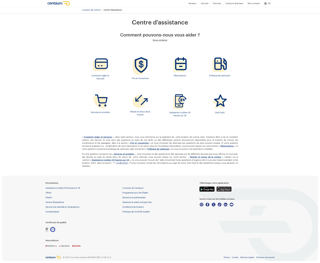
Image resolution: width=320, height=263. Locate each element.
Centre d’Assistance (55, 202)
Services (217, 3)
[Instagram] (202, 205)
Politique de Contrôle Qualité (136, 212)
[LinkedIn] (226, 205)
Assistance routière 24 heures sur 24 (110, 160)
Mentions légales (247, 257)
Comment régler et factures (98, 137)
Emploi (49, 198)
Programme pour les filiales (135, 193)
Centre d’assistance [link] (113, 10)
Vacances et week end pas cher (137, 202)
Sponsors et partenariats (134, 198)
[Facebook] (208, 205)
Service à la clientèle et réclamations (62, 207)
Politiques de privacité (265, 257)
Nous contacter (160, 40)
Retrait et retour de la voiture (205, 157)
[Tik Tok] (220, 205)
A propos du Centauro (133, 188)
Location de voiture (91, 10)
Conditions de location (133, 207)
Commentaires (52, 212)
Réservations (227, 146)
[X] (214, 205)
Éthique (227, 257)
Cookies (235, 257)
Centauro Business (234, 3)
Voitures (204, 3)
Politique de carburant (158, 149)
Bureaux (192, 3)
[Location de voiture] (59, 3)
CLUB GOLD (122, 163)
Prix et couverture (139, 143)
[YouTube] (232, 205)
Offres (48, 193)
